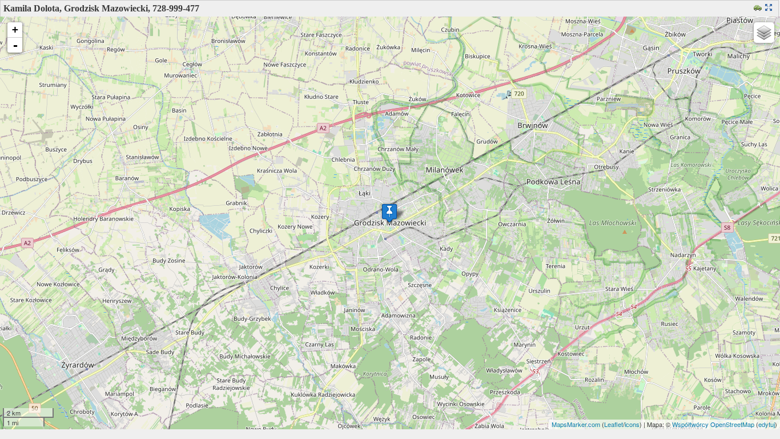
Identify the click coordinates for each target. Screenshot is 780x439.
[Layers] (764, 32)
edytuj (766, 424)
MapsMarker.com (576, 424)
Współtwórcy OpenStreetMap (713, 424)
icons (632, 424)
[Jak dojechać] (759, 8)
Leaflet (613, 424)
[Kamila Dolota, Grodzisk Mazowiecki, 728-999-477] (389, 213)
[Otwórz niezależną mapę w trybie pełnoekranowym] (770, 8)
